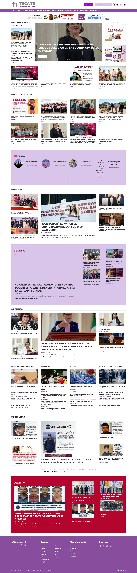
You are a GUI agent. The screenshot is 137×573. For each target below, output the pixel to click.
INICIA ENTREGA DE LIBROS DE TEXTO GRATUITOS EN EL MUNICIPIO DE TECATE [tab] (69, 59)
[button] (99, 10)
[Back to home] (23, 4)
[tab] (68, 179)
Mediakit (72, 553)
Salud (57, 557)
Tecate (19, 10)
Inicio (13, 10)
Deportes (58, 554)
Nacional (43, 554)
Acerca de (73, 546)
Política (75, 10)
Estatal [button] (25, 10)
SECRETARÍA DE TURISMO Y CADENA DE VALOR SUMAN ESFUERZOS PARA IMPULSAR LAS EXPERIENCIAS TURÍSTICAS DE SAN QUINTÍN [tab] (67, 59)
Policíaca (39, 10)
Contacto (73, 556)
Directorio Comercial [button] (64, 10)
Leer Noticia (42, 56)
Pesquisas (46, 10)
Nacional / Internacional (88, 10)
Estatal (43, 551)
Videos (53, 10)
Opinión (31, 10)
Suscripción (89, 4)
